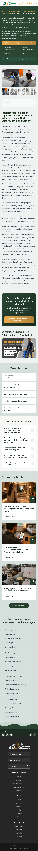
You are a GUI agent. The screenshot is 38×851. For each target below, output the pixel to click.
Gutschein (13, 766)
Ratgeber (19, 836)
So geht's (19, 780)
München (19, 803)
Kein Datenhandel (15, 848)
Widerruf (12, 846)
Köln (19, 810)
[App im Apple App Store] (30, 734)
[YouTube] (11, 734)
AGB (6, 846)
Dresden (19, 813)
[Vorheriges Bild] (5, 78)
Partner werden (15, 760)
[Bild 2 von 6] (13, 91)
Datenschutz (20, 846)
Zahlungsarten (19, 787)
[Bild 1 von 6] (5, 91)
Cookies (25, 848)
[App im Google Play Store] (34, 734)
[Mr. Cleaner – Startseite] (19, 745)
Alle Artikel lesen (19, 606)
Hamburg (19, 807)
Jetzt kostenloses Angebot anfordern (19, 320)
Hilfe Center (19, 826)
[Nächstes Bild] (33, 78)
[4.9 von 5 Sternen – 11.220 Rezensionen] (31, 3)
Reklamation (19, 830)
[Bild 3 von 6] (21, 91)
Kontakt (19, 833)
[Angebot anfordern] (19, 3)
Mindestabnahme (19, 783)
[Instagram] (7, 734)
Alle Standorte (19, 817)
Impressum (30, 846)
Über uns (19, 777)
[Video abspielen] (19, 348)
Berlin (19, 800)
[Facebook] (3, 734)
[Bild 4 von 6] (29, 91)
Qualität (19, 790)
